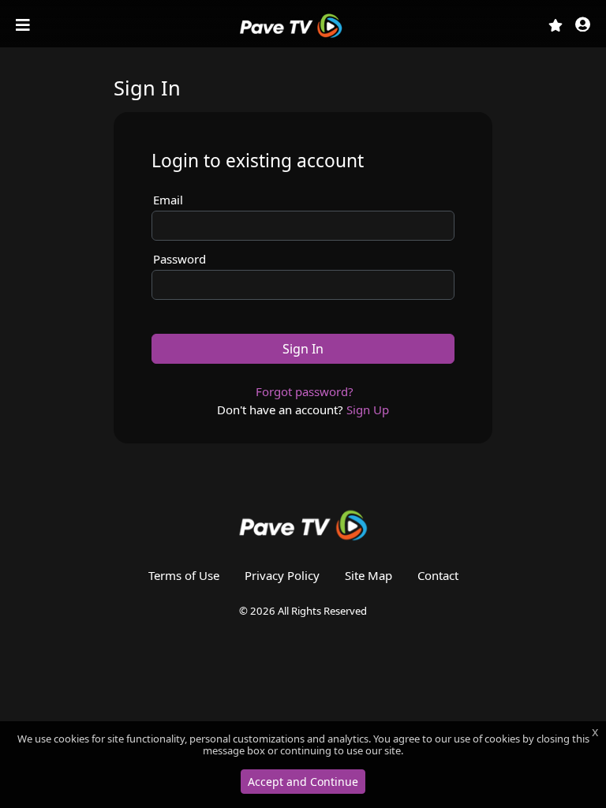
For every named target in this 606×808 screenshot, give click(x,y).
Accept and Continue (303, 781)
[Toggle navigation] (24, 25)
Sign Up (367, 409)
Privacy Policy (282, 575)
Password (179, 259)
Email (168, 200)
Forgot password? (305, 391)
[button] (583, 25)
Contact (437, 575)
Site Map (368, 575)
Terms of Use (183, 575)
